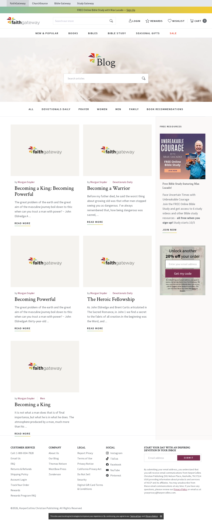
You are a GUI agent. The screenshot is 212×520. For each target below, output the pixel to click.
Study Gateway (85, 3)
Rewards (15, 490)
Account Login (19, 479)
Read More (22, 223)
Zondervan (55, 474)
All (31, 109)
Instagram (116, 453)
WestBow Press (57, 469)
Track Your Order (20, 485)
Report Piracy (85, 453)
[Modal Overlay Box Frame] (182, 270)
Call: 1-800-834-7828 (22, 453)
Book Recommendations (165, 109)
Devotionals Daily (56, 109)
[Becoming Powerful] (45, 261)
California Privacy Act (89, 469)
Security (81, 479)
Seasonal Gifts (148, 33)
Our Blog (54, 458)
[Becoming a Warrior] (117, 150)
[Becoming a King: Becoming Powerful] (45, 150)
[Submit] (111, 21)
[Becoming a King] (45, 366)
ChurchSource (40, 3)
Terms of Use (84, 458)
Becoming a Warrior (108, 188)
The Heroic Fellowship (111, 299)
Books (73, 33)
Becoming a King (33, 404)
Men (118, 109)
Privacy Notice (85, 463)
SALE (173, 33)
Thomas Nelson (58, 463)
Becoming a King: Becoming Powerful (44, 191)
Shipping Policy (19, 474)
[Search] (144, 78)
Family (134, 109)
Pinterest (115, 475)
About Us (54, 453)
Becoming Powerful (35, 299)
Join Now (169, 229)
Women (102, 109)
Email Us (16, 458)
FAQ (13, 463)
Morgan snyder (26, 182)
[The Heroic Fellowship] (117, 261)
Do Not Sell (83, 474)
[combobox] (84, 21)
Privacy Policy (180, 489)
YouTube (115, 470)
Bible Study (117, 33)
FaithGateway (18, 3)
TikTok (114, 458)
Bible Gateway (62, 3)
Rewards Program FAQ (23, 495)
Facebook (115, 464)
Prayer (84, 109)
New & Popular (46, 33)
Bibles (93, 33)
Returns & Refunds (21, 469)
